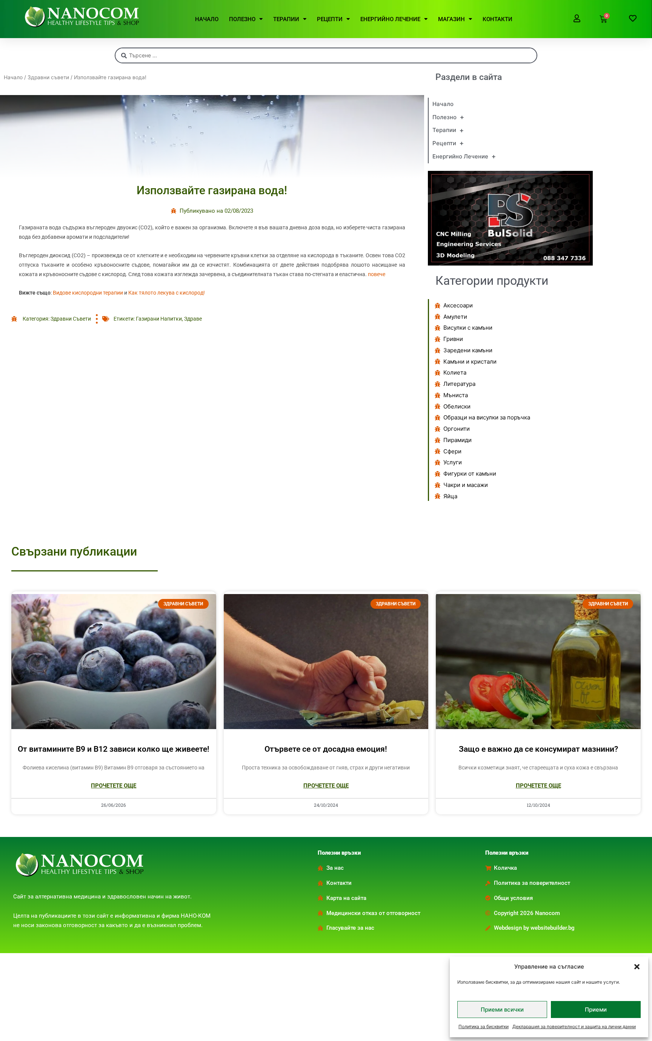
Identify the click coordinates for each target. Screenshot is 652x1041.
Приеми (596, 1009)
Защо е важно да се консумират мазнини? (538, 749)
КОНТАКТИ (497, 19)
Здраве (193, 319)
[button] (637, 966)
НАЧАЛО (206, 19)
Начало (13, 77)
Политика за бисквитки (483, 1026)
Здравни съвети (48, 77)
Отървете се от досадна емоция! (325, 749)
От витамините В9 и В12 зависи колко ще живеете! (113, 749)
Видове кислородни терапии (88, 293)
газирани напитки (159, 319)
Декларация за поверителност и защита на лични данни (574, 1026)
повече (376, 274)
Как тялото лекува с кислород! (166, 293)
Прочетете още (113, 785)
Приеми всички (502, 1009)
